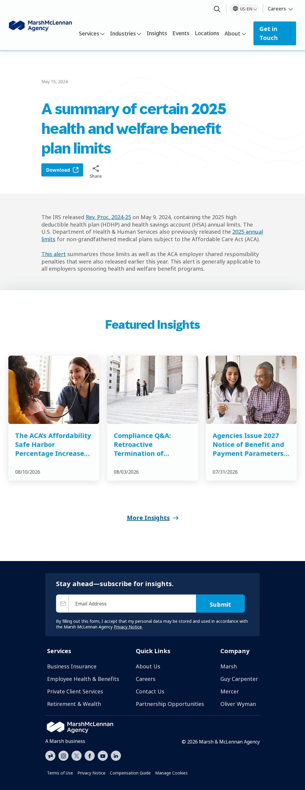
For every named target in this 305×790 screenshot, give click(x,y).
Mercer (229, 691)
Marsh (228, 666)
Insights (157, 33)
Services (89, 33)
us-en (246, 9)
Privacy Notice (91, 773)
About (232, 33)
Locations (207, 33)
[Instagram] (63, 756)
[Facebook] (90, 755)
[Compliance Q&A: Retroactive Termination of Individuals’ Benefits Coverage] (152, 390)
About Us (148, 666)
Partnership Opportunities (170, 703)
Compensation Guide (130, 773)
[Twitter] (76, 755)
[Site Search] (217, 9)
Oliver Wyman (238, 703)
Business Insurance (72, 666)
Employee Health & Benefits (83, 678)
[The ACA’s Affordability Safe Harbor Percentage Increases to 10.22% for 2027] (53, 390)
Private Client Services (75, 691)
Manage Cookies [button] (171, 773)
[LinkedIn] (116, 755)
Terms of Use (60, 773)
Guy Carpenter (239, 678)
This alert (53, 254)
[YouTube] (103, 755)
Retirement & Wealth (74, 703)
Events (180, 33)
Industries (123, 33)
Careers (277, 8)
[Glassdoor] (50, 756)
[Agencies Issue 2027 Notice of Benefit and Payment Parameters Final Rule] (251, 390)
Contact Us (150, 691)
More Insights (148, 518)
